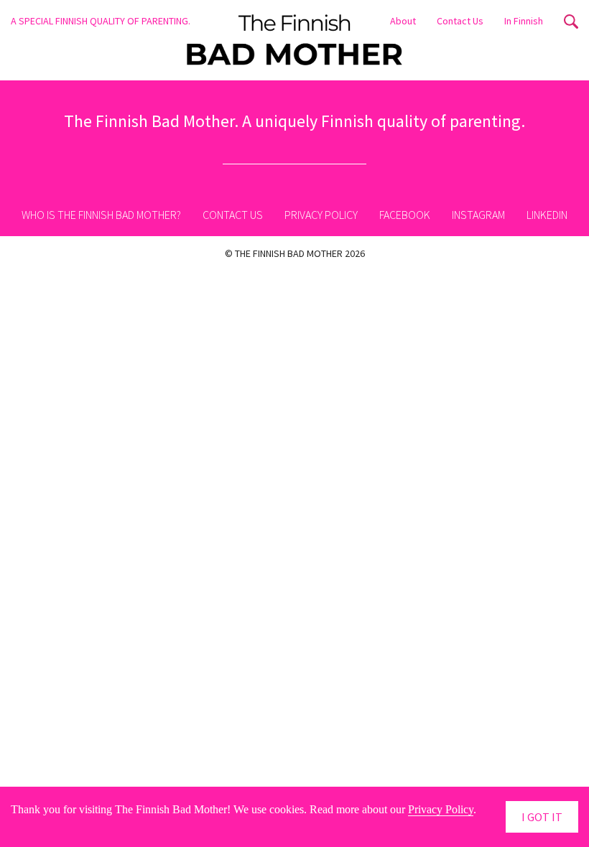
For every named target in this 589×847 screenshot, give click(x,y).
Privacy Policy (321, 214)
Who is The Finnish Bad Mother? (101, 214)
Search (571, 21)
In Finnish (523, 20)
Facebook (404, 214)
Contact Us (460, 20)
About (403, 20)
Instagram (478, 214)
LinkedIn (547, 214)
